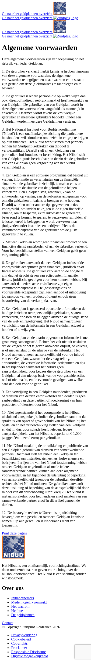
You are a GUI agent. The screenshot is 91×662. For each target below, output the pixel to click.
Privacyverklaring (24, 635)
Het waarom (20, 606)
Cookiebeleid (21, 639)
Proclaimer (19, 648)
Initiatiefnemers (22, 598)
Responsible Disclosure (28, 652)
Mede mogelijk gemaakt (29, 602)
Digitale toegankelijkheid (29, 656)
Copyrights (19, 643)
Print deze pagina (14, 533)
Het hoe (17, 611)
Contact (7, 623)
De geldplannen (23, 615)
